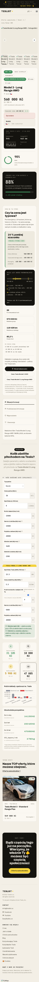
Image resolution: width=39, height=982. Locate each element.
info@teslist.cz (7, 908)
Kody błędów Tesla (8, 944)
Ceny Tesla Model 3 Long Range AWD (19, 379)
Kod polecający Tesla (9, 941)
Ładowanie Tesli (8, 948)
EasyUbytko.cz (7, 919)
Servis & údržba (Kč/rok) (12, 521)
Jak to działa (6, 931)
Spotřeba (11, 501)
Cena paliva (10, 491)
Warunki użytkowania (9, 954)
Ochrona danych (8, 958)
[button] (34, 40)
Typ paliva (7, 481)
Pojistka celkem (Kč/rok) (12, 531)
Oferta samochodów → (11, 771)
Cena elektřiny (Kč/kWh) (12, 580)
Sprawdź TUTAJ (25, 6)
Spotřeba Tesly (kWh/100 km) (14, 570)
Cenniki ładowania (8, 951)
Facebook (8, 912)
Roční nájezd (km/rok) (11, 511)
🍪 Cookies (6, 961)
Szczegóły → (30, 817)
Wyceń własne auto (20, 369)
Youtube (7, 915)
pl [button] (29, 11)
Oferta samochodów (8, 20)
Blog (4, 938)
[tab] (19, 402)
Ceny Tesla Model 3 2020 (19, 374)
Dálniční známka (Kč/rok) (12, 551)
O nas (4, 928)
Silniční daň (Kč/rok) (11, 541)
